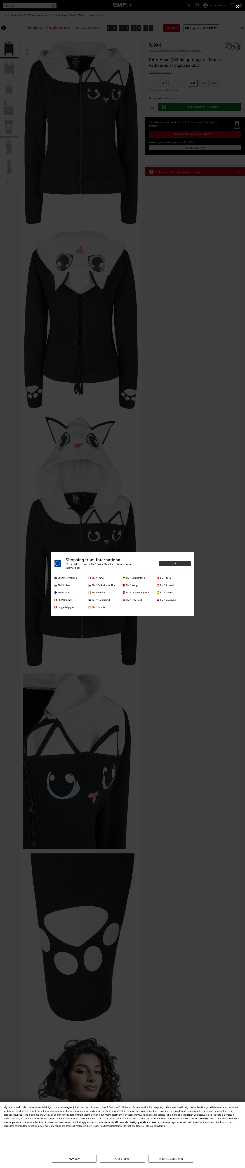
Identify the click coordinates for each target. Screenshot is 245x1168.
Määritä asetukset (171, 1159)
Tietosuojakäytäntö (154, 1125)
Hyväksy (74, 1158)
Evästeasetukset (83, 1125)
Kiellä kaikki (122, 1158)
